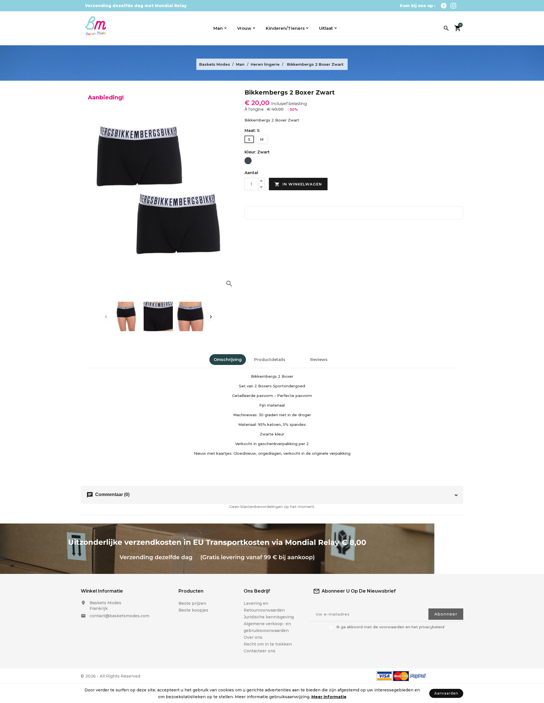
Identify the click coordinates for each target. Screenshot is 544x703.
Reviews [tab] (319, 359)
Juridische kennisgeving (269, 616)
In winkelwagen (298, 184)
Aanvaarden (446, 693)
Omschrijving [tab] (228, 359)
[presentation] (106, 317)
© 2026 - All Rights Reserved (110, 676)
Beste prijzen (192, 603)
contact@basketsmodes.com (119, 615)
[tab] (298, 357)
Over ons (253, 637)
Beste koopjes (193, 610)
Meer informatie (329, 696)
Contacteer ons (259, 650)
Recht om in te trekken (268, 644)
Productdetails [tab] (269, 359)
